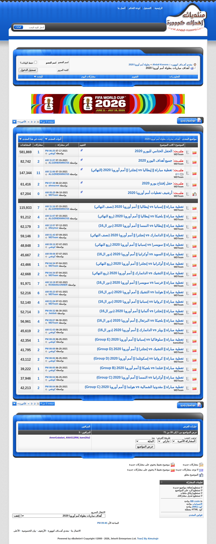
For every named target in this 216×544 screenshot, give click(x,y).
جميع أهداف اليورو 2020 (155, 160)
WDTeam (179, 154)
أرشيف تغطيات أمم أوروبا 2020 (150, 193)
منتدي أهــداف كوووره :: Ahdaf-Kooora (172, 64)
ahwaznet (54, 185)
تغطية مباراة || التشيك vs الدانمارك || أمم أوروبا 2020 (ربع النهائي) (138, 273)
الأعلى (17, 530)
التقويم (135, 76)
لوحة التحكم (134, 8)
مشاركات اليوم (88, 76)
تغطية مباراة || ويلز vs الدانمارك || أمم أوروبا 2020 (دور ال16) (141, 330)
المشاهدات (25, 145)
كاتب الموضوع (167, 145)
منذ (153, 438)
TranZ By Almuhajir (147, 538)
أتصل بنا (121, 8)
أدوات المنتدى (54, 139)
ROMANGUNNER (58, 284)
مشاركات (38, 145)
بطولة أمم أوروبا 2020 (139, 64)
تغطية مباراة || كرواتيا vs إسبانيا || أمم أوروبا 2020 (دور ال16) (141, 301)
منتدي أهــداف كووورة (58, 530)
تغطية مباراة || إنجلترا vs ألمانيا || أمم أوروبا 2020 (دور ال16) (142, 311)
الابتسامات (197, 504)
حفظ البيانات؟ (26, 63)
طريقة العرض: (163, 438)
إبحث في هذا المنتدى (32, 139)
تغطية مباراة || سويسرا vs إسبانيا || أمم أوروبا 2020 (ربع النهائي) (139, 244)
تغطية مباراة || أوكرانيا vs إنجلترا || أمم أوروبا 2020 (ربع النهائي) (140, 263)
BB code (195, 501)
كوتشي (52, 153)
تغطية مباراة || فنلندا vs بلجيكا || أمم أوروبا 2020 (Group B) (142, 368)
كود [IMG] (197, 506)
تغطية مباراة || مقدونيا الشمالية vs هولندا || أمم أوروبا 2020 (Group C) (134, 387)
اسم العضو (63, 62)
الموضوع (180, 145)
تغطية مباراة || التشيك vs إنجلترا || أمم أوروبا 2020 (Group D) (140, 349)
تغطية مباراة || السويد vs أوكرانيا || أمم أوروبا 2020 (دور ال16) (140, 254)
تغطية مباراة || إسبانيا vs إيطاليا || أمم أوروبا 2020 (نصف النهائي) (139, 206)
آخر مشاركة (63, 145)
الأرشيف (42, 530)
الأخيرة (22, 121)
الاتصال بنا (76, 530)
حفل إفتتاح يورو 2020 (157, 183)
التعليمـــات (174, 76)
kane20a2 (178, 342)
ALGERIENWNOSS (59, 162)
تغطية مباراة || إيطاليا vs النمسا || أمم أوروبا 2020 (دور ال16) (141, 225)
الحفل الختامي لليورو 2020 (153, 151)
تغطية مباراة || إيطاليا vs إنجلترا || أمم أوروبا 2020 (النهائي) (131, 170)
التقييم (83, 145)
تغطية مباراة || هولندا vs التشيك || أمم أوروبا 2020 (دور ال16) (141, 292)
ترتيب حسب (190, 438)
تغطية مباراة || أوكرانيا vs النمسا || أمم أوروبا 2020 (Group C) (140, 377)
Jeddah (53, 313)
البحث (40, 76)
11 (38, 173)
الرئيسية (158, 8)
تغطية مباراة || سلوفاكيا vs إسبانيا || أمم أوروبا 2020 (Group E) (139, 339)
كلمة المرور (63, 70)
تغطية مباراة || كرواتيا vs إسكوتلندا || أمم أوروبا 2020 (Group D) (139, 358)
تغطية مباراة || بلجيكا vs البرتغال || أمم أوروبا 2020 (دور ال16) (140, 320)
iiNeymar (53, 228)
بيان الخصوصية (29, 530)
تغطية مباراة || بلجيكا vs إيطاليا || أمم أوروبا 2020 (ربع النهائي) (141, 216)
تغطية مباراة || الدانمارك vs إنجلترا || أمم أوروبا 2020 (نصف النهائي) (137, 235)
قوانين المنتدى (195, 515)
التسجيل (147, 8)
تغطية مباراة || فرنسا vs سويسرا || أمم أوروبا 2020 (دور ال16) (140, 282)
